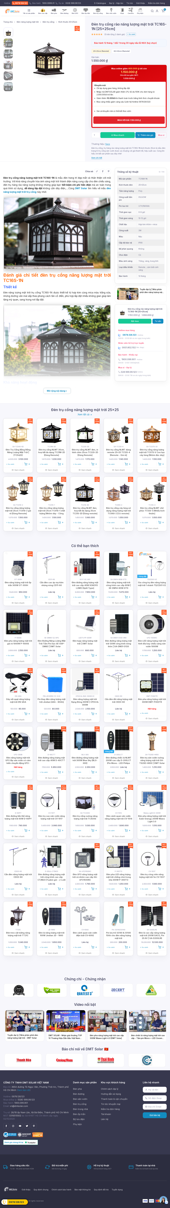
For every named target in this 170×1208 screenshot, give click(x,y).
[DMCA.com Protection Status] (37, 1134)
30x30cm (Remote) (122, 51)
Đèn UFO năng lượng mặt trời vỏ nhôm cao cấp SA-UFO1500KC (85, 877)
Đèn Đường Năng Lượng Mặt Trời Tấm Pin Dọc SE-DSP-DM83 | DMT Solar (51, 644)
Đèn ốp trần (79, 1114)
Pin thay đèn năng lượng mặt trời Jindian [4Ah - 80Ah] (51, 700)
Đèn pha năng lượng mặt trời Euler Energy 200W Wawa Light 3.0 (152, 819)
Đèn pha (77, 1089)
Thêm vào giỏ (146, 135)
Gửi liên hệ (155, 1115)
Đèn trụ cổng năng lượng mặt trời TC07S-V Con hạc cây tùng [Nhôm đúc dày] (152, 452)
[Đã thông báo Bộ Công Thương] (10, 1134)
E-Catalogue (100, 3)
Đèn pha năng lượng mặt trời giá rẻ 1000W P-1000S (18, 642)
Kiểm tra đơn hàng (156, 3)
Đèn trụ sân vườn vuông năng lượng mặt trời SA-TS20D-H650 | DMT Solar (152, 760)
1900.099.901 (129, 359)
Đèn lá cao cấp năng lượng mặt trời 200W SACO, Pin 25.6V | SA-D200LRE (152, 935)
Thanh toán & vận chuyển (114, 1099)
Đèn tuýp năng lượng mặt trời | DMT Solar (85, 642)
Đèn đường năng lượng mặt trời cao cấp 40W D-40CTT (51, 759)
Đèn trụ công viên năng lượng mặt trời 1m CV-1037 (152, 875)
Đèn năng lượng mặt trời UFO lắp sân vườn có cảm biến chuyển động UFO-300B (18, 761)
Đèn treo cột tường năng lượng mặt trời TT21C (18, 934)
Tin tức (129, 3)
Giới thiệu (140, 3)
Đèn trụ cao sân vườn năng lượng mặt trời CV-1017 (51, 817)
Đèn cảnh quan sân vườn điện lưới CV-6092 (85, 934)
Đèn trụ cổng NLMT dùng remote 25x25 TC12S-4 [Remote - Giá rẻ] (118, 452)
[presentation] (108, 34)
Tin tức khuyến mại (110, 1104)
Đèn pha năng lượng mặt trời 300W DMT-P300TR (152, 700)
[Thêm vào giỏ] (27, 464)
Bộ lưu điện (79, 1119)
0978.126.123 (21, 3)
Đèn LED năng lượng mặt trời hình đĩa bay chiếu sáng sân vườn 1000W (152, 644)
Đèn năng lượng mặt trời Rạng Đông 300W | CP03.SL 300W (85, 702)
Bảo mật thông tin (83, 1189)
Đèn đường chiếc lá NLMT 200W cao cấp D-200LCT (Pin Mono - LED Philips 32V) (118, 761)
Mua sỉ (161, 135)
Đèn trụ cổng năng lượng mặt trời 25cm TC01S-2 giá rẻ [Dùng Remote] (18, 511)
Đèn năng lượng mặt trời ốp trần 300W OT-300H (18, 584)
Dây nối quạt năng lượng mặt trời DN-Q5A (18, 700)
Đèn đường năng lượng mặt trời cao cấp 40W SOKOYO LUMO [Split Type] (85, 585)
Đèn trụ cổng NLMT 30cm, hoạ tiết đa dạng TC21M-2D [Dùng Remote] (51, 452)
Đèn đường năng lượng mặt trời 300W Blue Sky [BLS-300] (85, 760)
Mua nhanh (118, 135)
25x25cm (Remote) (101, 51)
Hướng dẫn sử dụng (111, 1094)
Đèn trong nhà (80, 1109)
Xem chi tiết (96, 158)
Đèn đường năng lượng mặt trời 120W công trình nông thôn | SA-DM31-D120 (118, 644)
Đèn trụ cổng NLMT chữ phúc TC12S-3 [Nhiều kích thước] (152, 511)
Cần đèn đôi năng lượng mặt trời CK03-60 (118, 700)
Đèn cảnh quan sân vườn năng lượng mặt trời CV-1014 (118, 817)
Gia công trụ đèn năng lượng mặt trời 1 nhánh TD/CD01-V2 (152, 584)
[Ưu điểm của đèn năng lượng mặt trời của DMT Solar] (146, 1060)
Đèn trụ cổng (79, 1104)
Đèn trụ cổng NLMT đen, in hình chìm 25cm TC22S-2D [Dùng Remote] (85, 452)
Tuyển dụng (117, 1189)
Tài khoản (106, 1114)
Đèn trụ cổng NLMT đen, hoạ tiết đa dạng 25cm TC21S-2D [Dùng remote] (85, 511)
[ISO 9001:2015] (25, 1134)
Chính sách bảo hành (61, 1189)
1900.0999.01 (48, 3)
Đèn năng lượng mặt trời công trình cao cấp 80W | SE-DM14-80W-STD (118, 585)
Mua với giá (129, 120)
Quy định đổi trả (101, 1189)
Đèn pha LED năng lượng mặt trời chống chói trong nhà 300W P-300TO (118, 877)
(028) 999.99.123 (73, 3)
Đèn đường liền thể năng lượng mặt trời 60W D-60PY (18, 817)
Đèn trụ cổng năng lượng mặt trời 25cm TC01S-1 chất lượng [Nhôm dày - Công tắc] (51, 512)
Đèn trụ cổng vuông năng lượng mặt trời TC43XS (85, 817)
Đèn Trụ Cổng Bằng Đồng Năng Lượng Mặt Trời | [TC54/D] (18, 452)
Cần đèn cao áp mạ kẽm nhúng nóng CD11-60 (51, 584)
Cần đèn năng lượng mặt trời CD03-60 (18, 875)
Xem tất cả (84, 414)
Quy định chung (41, 1189)
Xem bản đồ (24, 1090)
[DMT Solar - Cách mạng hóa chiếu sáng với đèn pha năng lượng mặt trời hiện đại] (64, 1060)
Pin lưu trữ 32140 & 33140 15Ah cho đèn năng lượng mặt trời (118, 935)
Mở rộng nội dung (56, 391)
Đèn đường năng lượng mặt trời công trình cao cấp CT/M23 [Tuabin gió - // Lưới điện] (51, 878)
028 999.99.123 (129, 372)
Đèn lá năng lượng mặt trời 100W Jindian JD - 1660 (51, 934)
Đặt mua (135, 321)
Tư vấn (158, 321)
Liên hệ (104, 1119)
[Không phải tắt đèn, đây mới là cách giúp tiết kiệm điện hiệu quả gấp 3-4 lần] (23, 1060)
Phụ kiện (77, 1124)
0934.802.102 (129, 347)
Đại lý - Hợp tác (116, 3)
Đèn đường (78, 1094)
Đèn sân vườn (80, 1099)
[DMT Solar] (12, 11)
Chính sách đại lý (109, 1089)
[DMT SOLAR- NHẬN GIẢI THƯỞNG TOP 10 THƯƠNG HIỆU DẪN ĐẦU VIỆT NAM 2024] (105, 1060)
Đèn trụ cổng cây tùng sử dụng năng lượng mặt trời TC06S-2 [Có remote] (118, 511)
